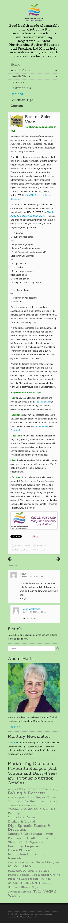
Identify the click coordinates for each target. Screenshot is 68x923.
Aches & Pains (16, 789)
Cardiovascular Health (24, 801)
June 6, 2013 (42, 545)
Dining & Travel (21, 822)
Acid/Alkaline (37, 789)
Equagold (15, 430)
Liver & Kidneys (19, 850)
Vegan (49, 891)
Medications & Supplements (21, 862)
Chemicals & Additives (21, 805)
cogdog (49, 914)
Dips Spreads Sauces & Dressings (29, 828)
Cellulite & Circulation (50, 802)
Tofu (37, 892)
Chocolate (16, 817)
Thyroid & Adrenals (19, 891)
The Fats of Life (42, 402)
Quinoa (45, 879)
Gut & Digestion (31, 842)
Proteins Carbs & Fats (23, 879)
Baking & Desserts (22, 549)
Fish (10, 838)
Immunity (15, 846)
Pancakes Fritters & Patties (28, 871)
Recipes (17, 94)
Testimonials (21, 88)
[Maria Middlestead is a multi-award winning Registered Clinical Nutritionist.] (34, 12)
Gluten (12, 842)
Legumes (32, 846)
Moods (13, 866)
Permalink (41, 549)
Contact (17, 106)
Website (31, 917)
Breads (52, 797)
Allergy (54, 789)
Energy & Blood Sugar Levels (31, 834)
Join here (12, 742)
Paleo (25, 866)
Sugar (35, 887)
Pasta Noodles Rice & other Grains (34, 875)
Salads (13, 883)
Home (15, 65)
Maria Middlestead (22, 545)
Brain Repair (36, 797)
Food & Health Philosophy (35, 838)
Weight (14, 896)
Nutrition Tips (22, 100)
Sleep (46, 883)
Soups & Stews (19, 887)
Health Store (20, 76)
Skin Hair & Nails (30, 883)
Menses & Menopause (47, 862)
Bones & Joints (17, 797)
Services (17, 82)
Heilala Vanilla (41, 426)
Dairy (31, 817)
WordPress (21, 917)
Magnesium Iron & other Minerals (27, 856)
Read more (13, 727)
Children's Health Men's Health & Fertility (32, 811)
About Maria (21, 70)
